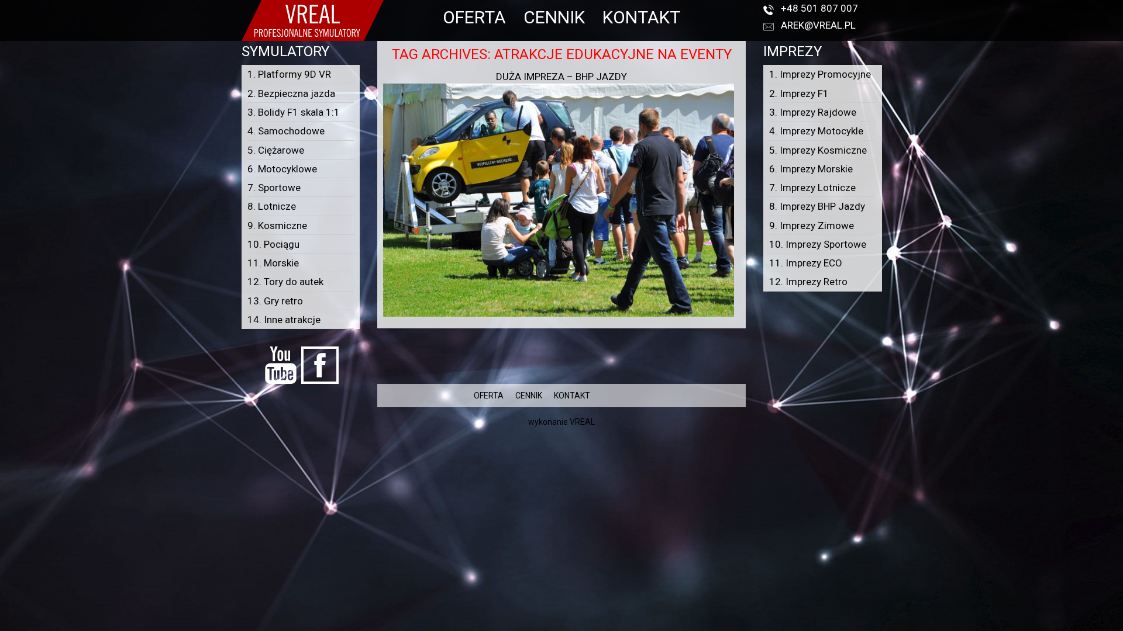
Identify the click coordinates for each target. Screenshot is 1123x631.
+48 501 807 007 (819, 8)
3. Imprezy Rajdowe (812, 112)
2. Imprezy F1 (799, 93)
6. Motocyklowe (282, 169)
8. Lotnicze (271, 206)
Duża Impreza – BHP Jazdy (561, 76)
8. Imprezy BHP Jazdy (817, 206)
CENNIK (554, 17)
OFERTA (474, 17)
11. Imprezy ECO (805, 263)
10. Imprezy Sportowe (817, 244)
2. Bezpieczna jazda (291, 93)
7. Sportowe (274, 187)
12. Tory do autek (285, 281)
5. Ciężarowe (275, 150)
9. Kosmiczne (277, 225)
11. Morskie (273, 263)
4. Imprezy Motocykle (816, 131)
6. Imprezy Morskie (811, 169)
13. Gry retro (275, 301)
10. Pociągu (273, 244)
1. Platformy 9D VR (289, 74)
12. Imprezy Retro (808, 281)
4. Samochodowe (286, 131)
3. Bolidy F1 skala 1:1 (293, 112)
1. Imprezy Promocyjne (820, 74)
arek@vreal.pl (818, 25)
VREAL (582, 422)
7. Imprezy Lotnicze (812, 187)
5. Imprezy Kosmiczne (818, 150)
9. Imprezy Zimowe (811, 225)
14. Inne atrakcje (284, 319)
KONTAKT (641, 17)
